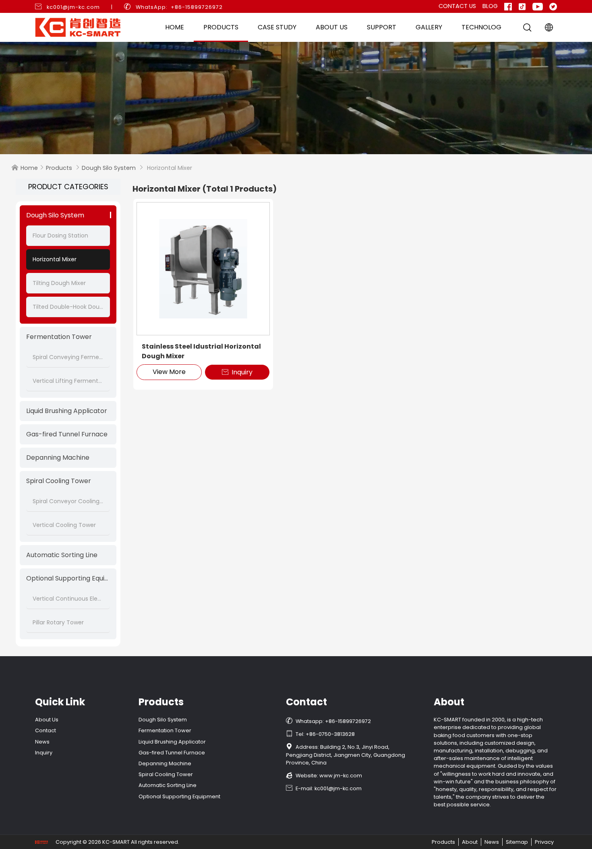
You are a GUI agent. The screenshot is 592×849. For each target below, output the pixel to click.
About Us (332, 27)
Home (174, 27)
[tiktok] (522, 6)
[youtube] (537, 6)
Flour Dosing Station (60, 235)
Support (381, 27)
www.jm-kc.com (340, 775)
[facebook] (508, 6)
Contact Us (457, 6)
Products (220, 27)
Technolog (481, 27)
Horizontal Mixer (55, 259)
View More (169, 371)
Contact (45, 730)
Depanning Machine (57, 457)
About (470, 842)
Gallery (429, 27)
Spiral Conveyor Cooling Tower (68, 501)
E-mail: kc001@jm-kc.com (324, 788)
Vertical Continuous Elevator (68, 599)
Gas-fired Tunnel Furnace (67, 434)
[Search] (527, 27)
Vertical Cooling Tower (64, 525)
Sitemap (517, 842)
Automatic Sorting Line (61, 555)
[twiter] (553, 6)
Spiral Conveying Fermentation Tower (68, 357)
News (42, 741)
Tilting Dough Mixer (59, 283)
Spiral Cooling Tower (58, 480)
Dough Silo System (109, 168)
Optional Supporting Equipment (68, 578)
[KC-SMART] (296, 98)
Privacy (544, 842)
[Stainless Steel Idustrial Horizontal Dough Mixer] (203, 268)
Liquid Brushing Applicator (66, 410)
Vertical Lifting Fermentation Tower (68, 381)
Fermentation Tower (59, 336)
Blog (490, 6)
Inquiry (237, 372)
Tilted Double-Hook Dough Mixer (68, 307)
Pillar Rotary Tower (58, 622)
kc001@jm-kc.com (73, 7)
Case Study (277, 27)
